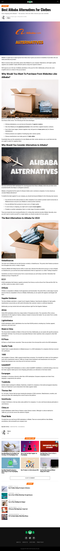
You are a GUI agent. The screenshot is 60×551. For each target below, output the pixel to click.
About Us (18, 542)
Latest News (32, 542)
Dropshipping (14, 426)
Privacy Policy (40, 542)
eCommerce (22, 426)
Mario (8, 18)
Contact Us (25, 542)
